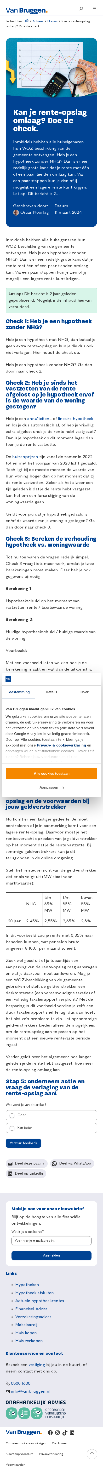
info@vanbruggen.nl (31, 1391)
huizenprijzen (25, 457)
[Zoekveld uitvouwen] (81, 8)
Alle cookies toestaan (51, 773)
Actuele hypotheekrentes (39, 1301)
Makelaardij (26, 1325)
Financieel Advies (31, 1309)
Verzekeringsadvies (33, 1317)
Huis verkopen (29, 1341)
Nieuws (52, 21)
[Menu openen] (94, 8)
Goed (21, 1115)
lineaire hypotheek (75, 419)
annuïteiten (38, 419)
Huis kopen (26, 1333)
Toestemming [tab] (18, 692)
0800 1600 (20, 1383)
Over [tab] (84, 692)
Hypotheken (27, 1285)
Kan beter (24, 1128)
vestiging (37, 1365)
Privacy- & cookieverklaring (61, 745)
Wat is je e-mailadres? (27, 1232)
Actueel (38, 21)
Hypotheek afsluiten (34, 1293)
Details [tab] (51, 692)
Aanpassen (49, 787)
